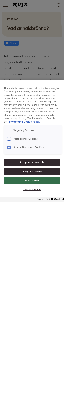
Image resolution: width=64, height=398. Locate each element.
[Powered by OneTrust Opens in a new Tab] (48, 200)
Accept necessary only (32, 162)
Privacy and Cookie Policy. (24, 121)
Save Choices (32, 180)
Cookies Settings (32, 189)
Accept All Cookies (32, 171)
